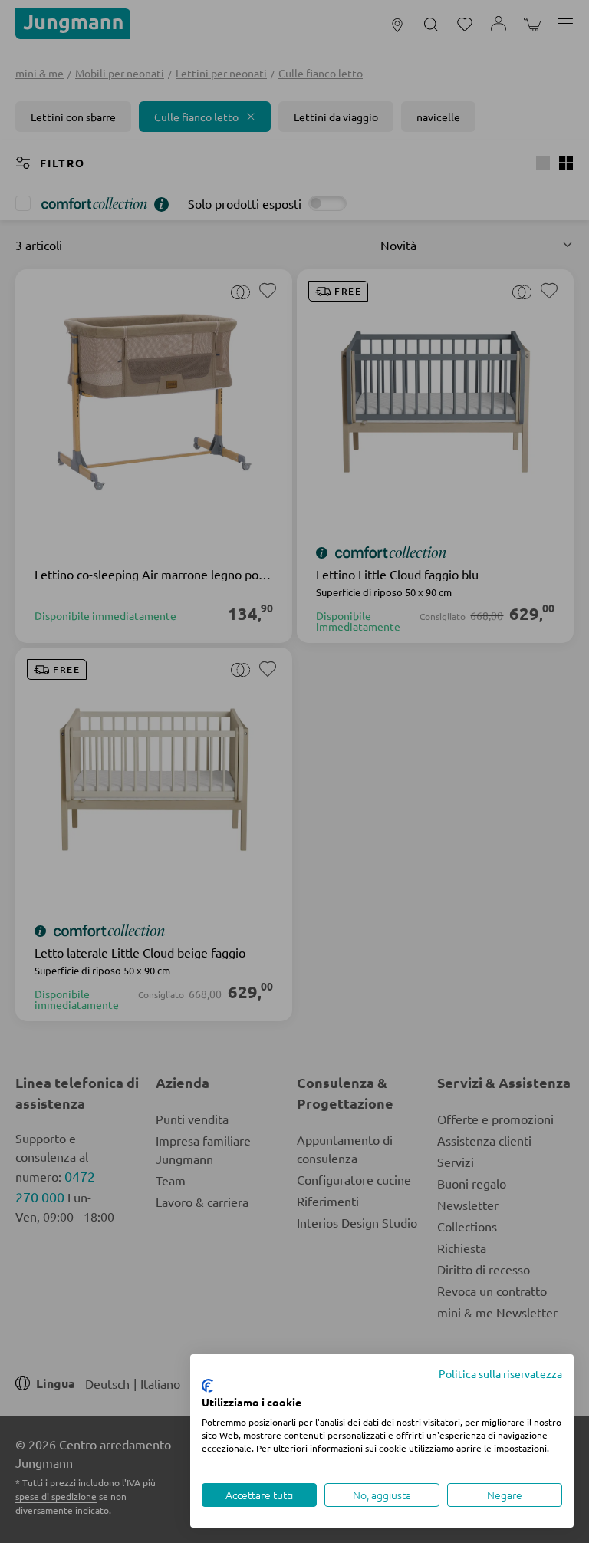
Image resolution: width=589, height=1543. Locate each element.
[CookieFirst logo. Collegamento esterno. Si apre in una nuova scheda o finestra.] (207, 1386)
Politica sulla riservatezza (500, 1373)
